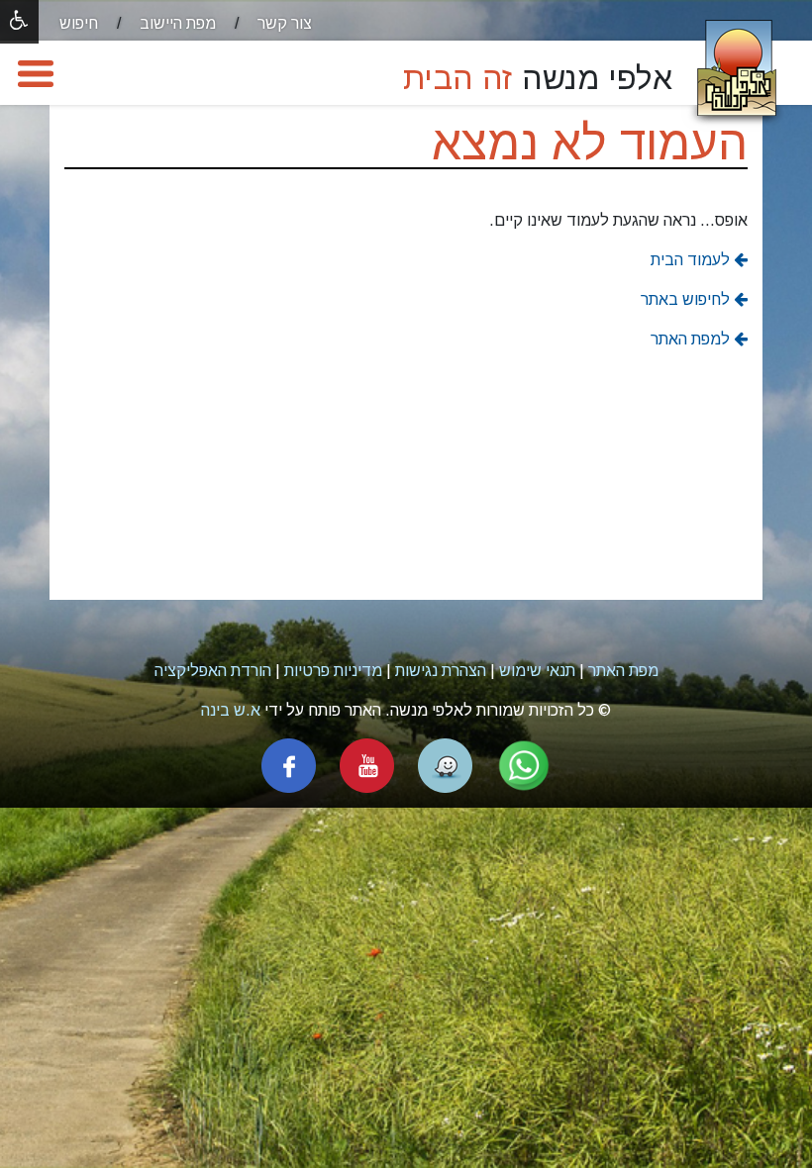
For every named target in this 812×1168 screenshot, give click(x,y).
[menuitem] (266, 23)
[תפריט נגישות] (19, 22)
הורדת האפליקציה (212, 670)
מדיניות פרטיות (333, 670)
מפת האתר (623, 670)
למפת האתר (692, 339)
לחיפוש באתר (687, 299)
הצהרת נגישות (440, 670)
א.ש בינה (230, 710)
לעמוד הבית (692, 259)
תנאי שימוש (537, 670)
